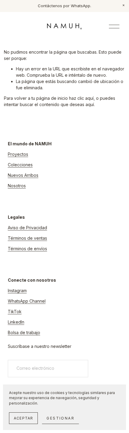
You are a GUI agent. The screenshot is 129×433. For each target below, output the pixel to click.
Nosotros (17, 185)
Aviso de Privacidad (27, 227)
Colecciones (20, 164)
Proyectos (18, 154)
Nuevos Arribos (23, 175)
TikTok (15, 311)
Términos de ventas (27, 238)
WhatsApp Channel (27, 301)
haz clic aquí (81, 98)
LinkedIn (16, 322)
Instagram (17, 290)
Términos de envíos (27, 248)
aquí (90, 104)
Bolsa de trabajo (24, 332)
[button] (123, 5)
